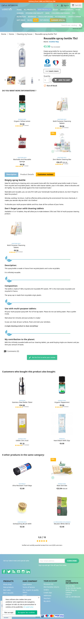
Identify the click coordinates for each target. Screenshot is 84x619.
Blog (29, 20)
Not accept (8, 612)
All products (30, 10)
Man (47, 13)
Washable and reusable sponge (22, 160)
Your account (50, 581)
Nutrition (21, 17)
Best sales (7, 590)
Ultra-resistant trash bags (22, 485)
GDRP (25, 595)
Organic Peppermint (61, 402)
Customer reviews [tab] (45, 174)
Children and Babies (61, 13)
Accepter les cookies (26, 612)
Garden (20, 13)
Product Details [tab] (27, 174)
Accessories (60, 17)
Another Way (54, 42)
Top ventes (44, 20)
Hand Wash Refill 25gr (62, 440)
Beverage (32, 17)
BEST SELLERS (8, 593)
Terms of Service (29, 587)
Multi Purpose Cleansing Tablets (62, 122)
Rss (13, 571)
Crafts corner (74, 17)
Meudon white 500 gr (62, 524)
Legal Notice (27, 584)
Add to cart (62, 80)
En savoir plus (28, 607)
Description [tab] (11, 174)
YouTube (18, 571)
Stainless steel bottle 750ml (22, 402)
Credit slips (48, 593)
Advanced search (77, 28)
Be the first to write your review (43, 357)
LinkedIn (28, 571)
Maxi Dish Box (62, 485)
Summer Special (58, 20)
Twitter (9, 571)
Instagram (23, 571)
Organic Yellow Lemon (22, 121)
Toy (73, 13)
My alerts (47, 601)
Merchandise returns (51, 587)
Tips (35, 20)
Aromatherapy (66, 10)
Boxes (55, 10)
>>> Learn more (52, 71)
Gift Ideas (21, 20)
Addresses (47, 595)
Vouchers (47, 598)
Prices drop (7, 584)
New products (44, 10)
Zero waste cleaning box (62, 159)
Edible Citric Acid (22, 440)
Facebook (4, 571)
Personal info (48, 584)
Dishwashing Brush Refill (22, 524)
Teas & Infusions (45, 17)
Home (19, 10)
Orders (46, 590)
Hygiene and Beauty (34, 13)
